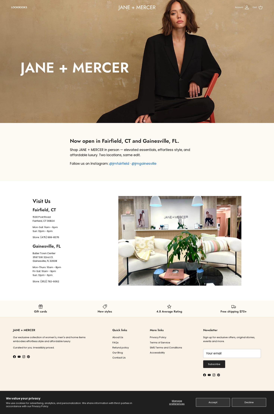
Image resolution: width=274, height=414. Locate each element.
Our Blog (117, 352)
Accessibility (157, 352)
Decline (249, 402)
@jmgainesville (144, 163)
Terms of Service (160, 342)
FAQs (115, 342)
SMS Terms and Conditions (166, 347)
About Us (117, 337)
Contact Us (119, 357)
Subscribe (214, 364)
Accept (213, 402)
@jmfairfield (119, 163)
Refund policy (120, 347)
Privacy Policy (40, 406)
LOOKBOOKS (19, 7)
